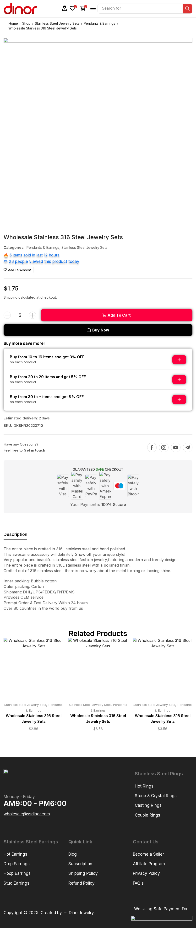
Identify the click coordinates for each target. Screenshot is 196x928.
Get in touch (34, 450)
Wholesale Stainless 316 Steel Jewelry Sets (33, 718)
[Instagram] (164, 447)
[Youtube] (175, 447)
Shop (26, 23)
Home (13, 23)
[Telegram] (187, 447)
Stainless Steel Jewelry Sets (57, 23)
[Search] (187, 8)
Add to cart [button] (33, 669)
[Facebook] (152, 447)
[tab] (15, 535)
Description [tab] (15, 534)
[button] (64, 8)
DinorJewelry (81, 912)
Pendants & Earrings (99, 23)
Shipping (11, 297)
